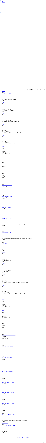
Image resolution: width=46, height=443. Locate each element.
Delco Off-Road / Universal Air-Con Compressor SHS (8, 371)
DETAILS (3, 92)
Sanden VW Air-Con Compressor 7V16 (6, 232)
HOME (2, 1)
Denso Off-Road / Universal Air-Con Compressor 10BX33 (8, 382)
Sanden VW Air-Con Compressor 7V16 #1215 (7, 185)
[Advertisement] (23, 8)
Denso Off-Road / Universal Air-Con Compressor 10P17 (8, 403)
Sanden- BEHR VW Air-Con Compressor (6, 218)
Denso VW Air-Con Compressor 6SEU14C (7, 254)
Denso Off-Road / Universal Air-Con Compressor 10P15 (8, 392)
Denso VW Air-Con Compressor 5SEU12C (7, 207)
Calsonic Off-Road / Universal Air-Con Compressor (7, 346)
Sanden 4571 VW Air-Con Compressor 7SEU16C (7, 104)
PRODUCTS (3, 2)
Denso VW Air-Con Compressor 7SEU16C (7, 93)
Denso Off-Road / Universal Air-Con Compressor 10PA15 (8, 414)
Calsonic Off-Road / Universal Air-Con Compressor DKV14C (8, 335)
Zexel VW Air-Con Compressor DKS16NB (7, 243)
